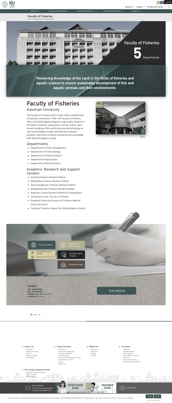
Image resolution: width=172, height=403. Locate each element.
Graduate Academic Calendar (45, 257)
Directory (94, 349)
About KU (34, 11)
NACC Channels (31, 374)
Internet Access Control (65, 360)
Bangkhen (126, 349)
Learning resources (32, 351)
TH (158, 2)
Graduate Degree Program (75, 254)
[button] (142, 131)
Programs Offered (45, 244)
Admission (128, 7)
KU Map (93, 353)
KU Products (30, 357)
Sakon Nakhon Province (131, 355)
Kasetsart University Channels (36, 372)
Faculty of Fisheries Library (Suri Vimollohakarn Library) (58, 208)
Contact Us (135, 11)
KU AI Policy (62, 349)
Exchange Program (76, 264)
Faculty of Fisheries (49, 19)
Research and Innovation (112, 11)
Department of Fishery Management (48, 148)
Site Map (93, 355)
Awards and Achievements (58, 11)
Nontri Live (62, 364)
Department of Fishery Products (46, 155)
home (29, 19)
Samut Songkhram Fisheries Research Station (53, 185)
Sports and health (31, 355)
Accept (157, 396)
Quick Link (94, 351)
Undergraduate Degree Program (74, 244)
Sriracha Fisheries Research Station (48, 177)
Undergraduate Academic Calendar (44, 253)
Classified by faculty (37, 19)
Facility (28, 353)
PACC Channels (31, 376)
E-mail (60, 362)
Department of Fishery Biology (45, 152)
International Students (84, 11)
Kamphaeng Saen (128, 351)
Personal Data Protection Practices (69, 357)
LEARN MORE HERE (153, 400)
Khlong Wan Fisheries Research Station (50, 181)
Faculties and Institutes (155, 7)
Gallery (142, 137)
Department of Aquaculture (44, 159)
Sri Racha (126, 357)
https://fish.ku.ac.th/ (43, 294)
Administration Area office (131, 361)
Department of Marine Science (45, 163)
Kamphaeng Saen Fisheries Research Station (53, 189)
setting (149, 396)
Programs (139, 7)
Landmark (29, 349)
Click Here (40, 296)
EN (162, 2)
